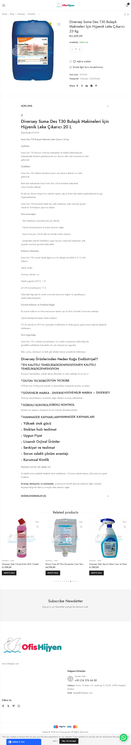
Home (4, 14)
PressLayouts (64, 732)
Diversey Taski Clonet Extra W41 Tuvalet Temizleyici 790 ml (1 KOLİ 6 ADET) (37, 564)
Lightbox (59, 24)
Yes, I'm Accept (69, 740)
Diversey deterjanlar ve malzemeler (37, 483)
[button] (54, 581)
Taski (12, 561)
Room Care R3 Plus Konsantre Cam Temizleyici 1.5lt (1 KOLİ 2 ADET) (78, 564)
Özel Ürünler (33, 14)
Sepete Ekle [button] (9, 573)
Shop (12, 14)
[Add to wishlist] (38, 522)
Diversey (21, 14)
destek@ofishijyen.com (83, 692)
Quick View (38, 527)
